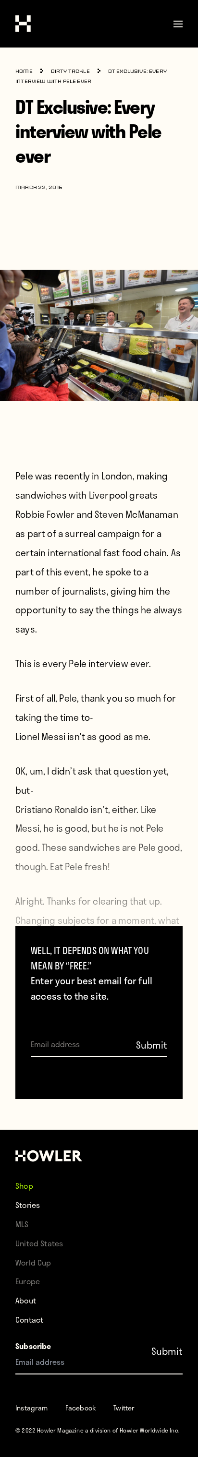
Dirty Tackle (70, 71)
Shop (24, 1186)
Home (24, 71)
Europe (27, 1281)
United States (39, 1243)
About (25, 1300)
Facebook (80, 1408)
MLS (22, 1224)
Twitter (124, 1408)
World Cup (33, 1262)
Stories (27, 1205)
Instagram (31, 1408)
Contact (29, 1320)
